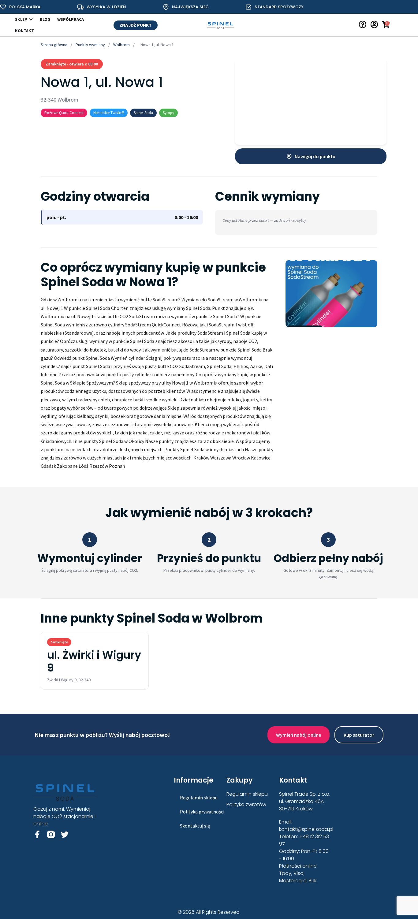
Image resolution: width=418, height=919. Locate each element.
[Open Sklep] (31, 19)
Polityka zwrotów (246, 804)
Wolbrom (121, 44)
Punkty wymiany (90, 44)
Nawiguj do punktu (315, 156)
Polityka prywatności (202, 812)
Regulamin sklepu (199, 797)
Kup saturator (359, 735)
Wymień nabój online (298, 735)
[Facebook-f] (37, 834)
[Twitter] (65, 834)
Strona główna (54, 44)
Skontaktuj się (195, 826)
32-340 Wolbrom (59, 99)
